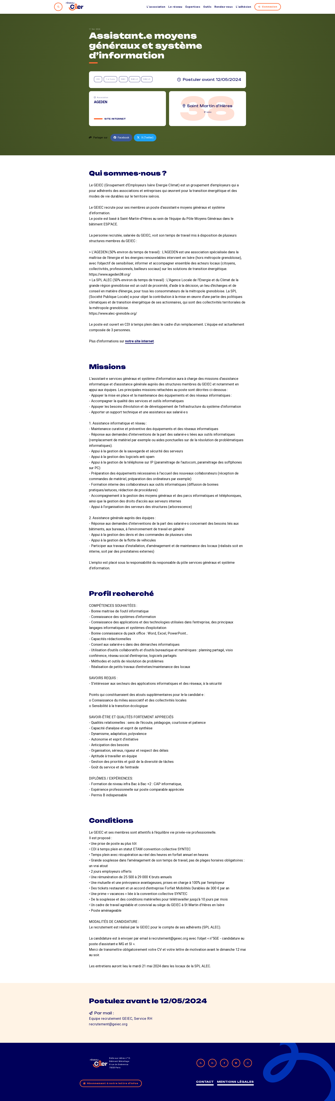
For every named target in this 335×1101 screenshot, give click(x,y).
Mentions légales (235, 1081)
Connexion (269, 7)
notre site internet (139, 341)
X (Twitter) (147, 137)
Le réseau (175, 6)
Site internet (115, 119)
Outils (207, 6)
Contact (205, 1081)
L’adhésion (243, 6)
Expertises (192, 6)
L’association (156, 6)
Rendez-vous (223, 6)
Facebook (123, 137)
